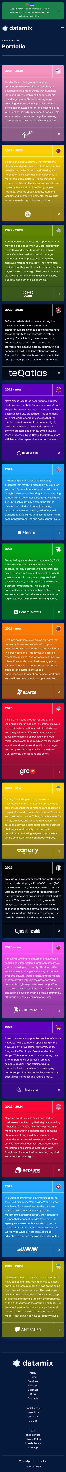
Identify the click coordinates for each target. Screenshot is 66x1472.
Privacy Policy (33, 1439)
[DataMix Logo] (17, 28)
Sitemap (33, 1447)
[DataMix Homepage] (33, 1363)
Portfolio (33, 1385)
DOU (32, 1420)
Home (5, 40)
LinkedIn (31, 1412)
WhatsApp (25, 1461)
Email (41, 1461)
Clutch (32, 1416)
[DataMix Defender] (58, 10)
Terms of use (33, 1434)
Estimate (33, 1389)
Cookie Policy (33, 1443)
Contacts (33, 1398)
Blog (33, 1394)
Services (33, 1381)
